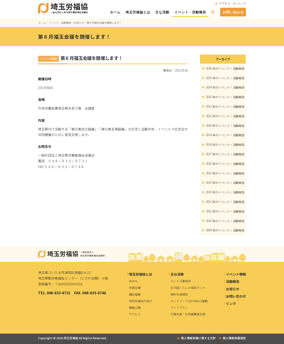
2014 (209, 182)
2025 (209, 78)
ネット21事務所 (180, 281)
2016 (209, 163)
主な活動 (162, 12)
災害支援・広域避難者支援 (187, 314)
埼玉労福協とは (138, 12)
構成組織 (135, 294)
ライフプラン (179, 308)
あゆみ (133, 281)
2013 (209, 192)
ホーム (115, 12)
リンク (241, 3)
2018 (209, 144)
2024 (209, 87)
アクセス (224, 3)
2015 (209, 173)
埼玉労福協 (71, 338)
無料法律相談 (179, 294)
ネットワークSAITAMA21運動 (189, 301)
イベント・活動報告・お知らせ (66, 22)
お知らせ (232, 288)
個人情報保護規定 (234, 338)
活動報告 (232, 281)
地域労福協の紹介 (140, 301)
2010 (209, 221)
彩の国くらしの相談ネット (187, 288)
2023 (209, 97)
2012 (209, 201)
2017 (209, 154)
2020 (209, 125)
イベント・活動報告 (190, 12)
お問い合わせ (233, 12)
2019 (209, 135)
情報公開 (135, 308)
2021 (209, 116)
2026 (209, 68)
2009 (209, 230)
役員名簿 (135, 288)
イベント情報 (236, 274)
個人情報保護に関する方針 (198, 338)
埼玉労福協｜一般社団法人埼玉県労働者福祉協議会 (71, 254)
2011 (209, 211)
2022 (209, 106)
